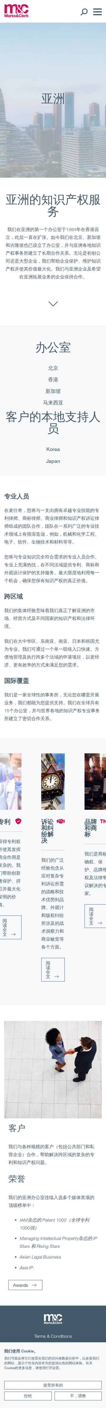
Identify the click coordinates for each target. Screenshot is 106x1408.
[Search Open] (84, 11)
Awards (20, 1285)
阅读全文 (48, 969)
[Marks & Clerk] (16, 15)
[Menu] (96, 11)
